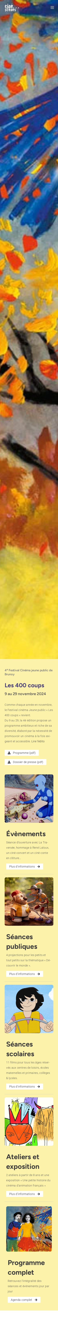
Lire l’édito (38, 741)
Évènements (26, 834)
